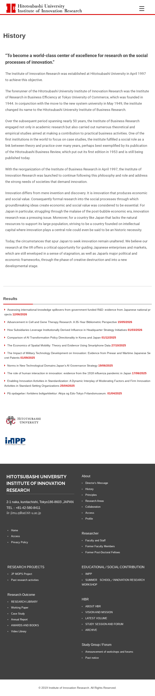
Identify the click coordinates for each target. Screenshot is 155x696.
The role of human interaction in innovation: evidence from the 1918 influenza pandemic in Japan (69, 373)
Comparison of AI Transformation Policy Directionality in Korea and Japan (54, 337)
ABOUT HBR (93, 606)
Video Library (18, 631)
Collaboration (93, 506)
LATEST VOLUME (96, 618)
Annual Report (19, 619)
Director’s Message (96, 482)
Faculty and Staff (95, 540)
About (86, 476)
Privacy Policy (19, 542)
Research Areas (94, 500)
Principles (91, 494)
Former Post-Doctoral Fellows (102, 552)
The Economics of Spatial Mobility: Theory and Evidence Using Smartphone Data (59, 345)
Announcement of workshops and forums (109, 651)
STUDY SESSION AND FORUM (104, 624)
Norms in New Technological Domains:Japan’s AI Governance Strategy (52, 365)
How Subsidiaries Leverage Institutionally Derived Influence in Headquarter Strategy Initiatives (67, 329)
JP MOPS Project (21, 573)
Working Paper (19, 607)
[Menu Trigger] (141, 8)
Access (15, 536)
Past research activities (25, 579)
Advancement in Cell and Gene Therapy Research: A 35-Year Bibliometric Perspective (62, 322)
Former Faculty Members (100, 546)
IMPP (88, 573)
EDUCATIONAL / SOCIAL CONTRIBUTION (113, 567)
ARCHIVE (91, 629)
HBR (85, 599)
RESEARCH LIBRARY (24, 601)
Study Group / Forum (96, 644)
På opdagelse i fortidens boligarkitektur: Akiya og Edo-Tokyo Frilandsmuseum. (57, 393)
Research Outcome (21, 594)
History (89, 489)
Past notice (92, 657)
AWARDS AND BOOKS (25, 625)
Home (14, 530)
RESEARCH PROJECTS (25, 567)
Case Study (18, 613)
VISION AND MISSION (99, 612)
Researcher (90, 533)
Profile (89, 518)
